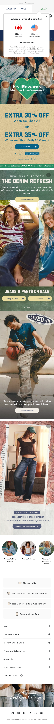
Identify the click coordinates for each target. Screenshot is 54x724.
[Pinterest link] (24, 713)
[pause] (48, 426)
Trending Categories (14, 650)
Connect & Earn (11, 634)
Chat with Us (29, 582)
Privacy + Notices (12, 667)
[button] (18, 30)
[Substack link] (41, 713)
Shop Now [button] (25, 146)
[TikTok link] (30, 713)
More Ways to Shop (13, 642)
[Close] (46, 16)
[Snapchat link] (36, 713)
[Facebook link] (13, 713)
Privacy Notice (21, 53)
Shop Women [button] (12, 298)
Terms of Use (34, 53)
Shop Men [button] (38, 298)
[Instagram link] (18, 713)
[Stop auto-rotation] (51, 39)
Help (5, 626)
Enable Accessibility (27, 2)
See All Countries (26, 42)
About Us (8, 659)
